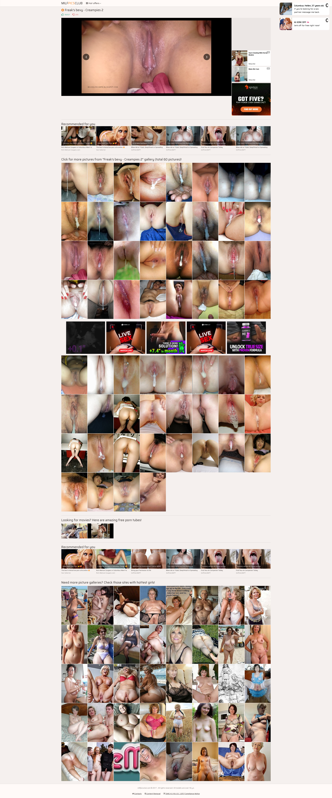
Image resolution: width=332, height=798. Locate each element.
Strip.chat (252, 64)
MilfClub (72, 3)
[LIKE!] (62, 15)
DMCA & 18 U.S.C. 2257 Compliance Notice (182, 793)
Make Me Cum (254, 69)
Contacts (138, 793)
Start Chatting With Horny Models (258, 54)
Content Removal (153, 793)
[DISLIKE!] (73, 15)
